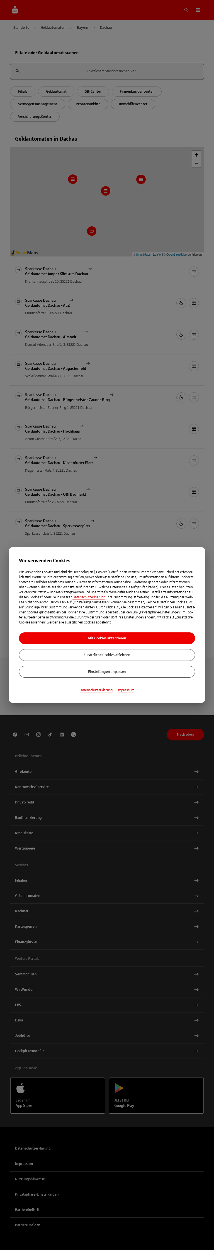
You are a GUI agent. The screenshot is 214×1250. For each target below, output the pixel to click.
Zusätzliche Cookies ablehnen (107, 655)
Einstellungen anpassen (107, 672)
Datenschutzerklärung (88, 597)
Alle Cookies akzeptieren (107, 638)
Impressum (126, 690)
